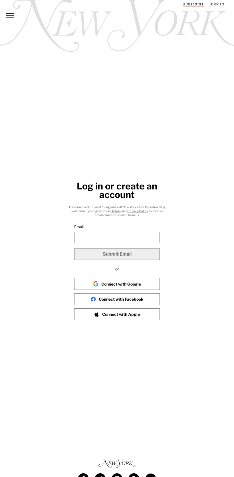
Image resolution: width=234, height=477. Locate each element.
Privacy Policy (137, 211)
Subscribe (193, 4)
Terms (116, 211)
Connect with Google (121, 284)
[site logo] (117, 464)
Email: (79, 227)
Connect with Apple (121, 314)
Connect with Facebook (121, 299)
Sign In (217, 4)
